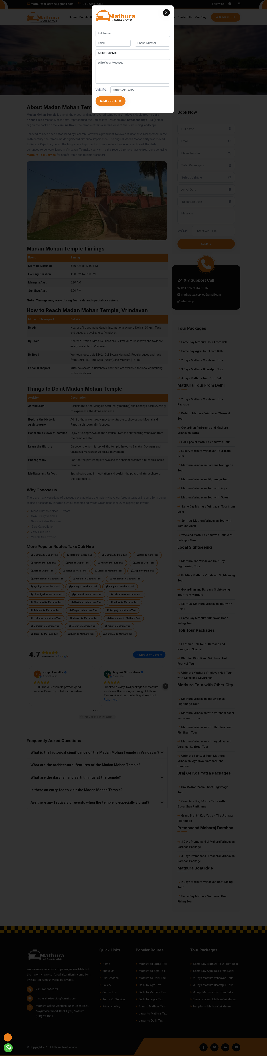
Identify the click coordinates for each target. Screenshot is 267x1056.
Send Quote (109, 101)
